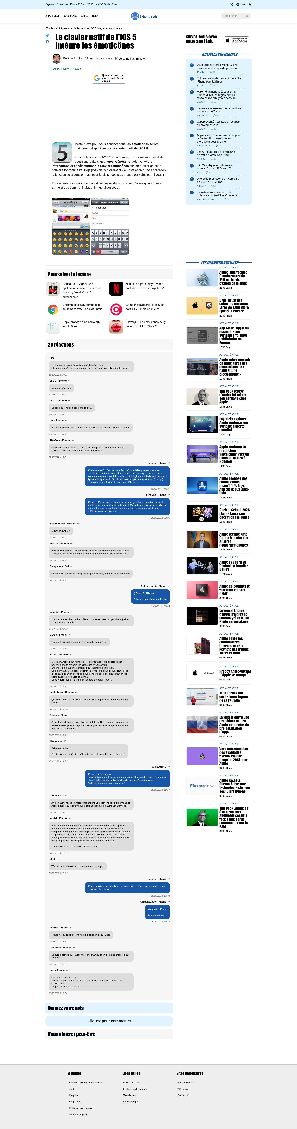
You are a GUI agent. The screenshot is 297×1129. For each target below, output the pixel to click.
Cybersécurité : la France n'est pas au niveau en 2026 (218, 123)
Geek (95, 15)
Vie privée (74, 1101)
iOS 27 (90, 4)
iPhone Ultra (62, 4)
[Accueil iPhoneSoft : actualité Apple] (46, 28)
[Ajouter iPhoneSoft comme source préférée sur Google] (109, 78)
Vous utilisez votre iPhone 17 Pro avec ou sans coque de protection (217, 66)
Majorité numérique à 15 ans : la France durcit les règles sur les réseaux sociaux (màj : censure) (216, 95)
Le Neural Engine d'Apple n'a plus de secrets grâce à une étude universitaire (234, 616)
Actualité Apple (59, 28)
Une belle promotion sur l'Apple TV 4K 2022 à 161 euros (218, 180)
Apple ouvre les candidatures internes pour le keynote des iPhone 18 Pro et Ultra (234, 646)
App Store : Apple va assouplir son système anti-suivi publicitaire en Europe (234, 335)
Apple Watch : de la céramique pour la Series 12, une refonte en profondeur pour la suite (218, 138)
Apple (84, 15)
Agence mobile (185, 1082)
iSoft (71, 1088)
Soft (148, 16)
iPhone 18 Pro (77, 4)
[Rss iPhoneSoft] (250, 5)
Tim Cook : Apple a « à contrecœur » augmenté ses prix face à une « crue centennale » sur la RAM (234, 817)
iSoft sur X (183, 1095)
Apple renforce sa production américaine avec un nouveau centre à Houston (234, 454)
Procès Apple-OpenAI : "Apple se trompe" (235, 673)
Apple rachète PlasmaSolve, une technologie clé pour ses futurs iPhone (235, 786)
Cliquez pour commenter (109, 1021)
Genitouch (69, 58)
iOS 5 (77, 68)
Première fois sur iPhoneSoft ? (85, 1082)
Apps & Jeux (52, 15)
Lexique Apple (131, 1101)
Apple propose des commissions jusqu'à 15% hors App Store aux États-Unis (234, 486)
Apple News (62, 68)
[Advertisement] (109, 113)
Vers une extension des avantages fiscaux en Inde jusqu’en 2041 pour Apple (233, 756)
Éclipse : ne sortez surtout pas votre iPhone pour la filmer (219, 80)
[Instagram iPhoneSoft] (244, 5)
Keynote (49, 4)
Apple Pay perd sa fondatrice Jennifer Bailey (233, 565)
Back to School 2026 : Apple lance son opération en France (234, 513)
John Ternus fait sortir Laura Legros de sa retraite (233, 696)
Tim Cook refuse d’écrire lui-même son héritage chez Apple (232, 396)
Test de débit (130, 1095)
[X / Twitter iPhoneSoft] (232, 5)
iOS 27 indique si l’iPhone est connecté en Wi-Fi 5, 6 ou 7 (215, 167)
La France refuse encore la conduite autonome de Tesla (219, 110)
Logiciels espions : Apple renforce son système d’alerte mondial (233, 424)
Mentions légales (78, 1114)
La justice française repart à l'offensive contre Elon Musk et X (217, 193)
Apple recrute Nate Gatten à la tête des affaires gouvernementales (233, 539)
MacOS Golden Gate (106, 4)
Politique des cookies (80, 1108)
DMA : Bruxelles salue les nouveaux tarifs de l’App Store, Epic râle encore (234, 305)
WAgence (182, 1088)
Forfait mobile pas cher (135, 1088)
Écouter (141, 58)
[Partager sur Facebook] (47, 42)
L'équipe (73, 1095)
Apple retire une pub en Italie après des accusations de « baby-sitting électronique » (234, 367)
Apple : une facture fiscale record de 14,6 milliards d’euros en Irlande (233, 277)
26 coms (124, 58)
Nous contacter (131, 1082)
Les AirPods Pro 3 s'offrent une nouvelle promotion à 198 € (216, 153)
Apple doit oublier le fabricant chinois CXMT (234, 589)
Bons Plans (70, 15)
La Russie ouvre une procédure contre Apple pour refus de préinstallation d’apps (234, 724)
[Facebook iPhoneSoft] (238, 5)
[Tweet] (47, 36)
